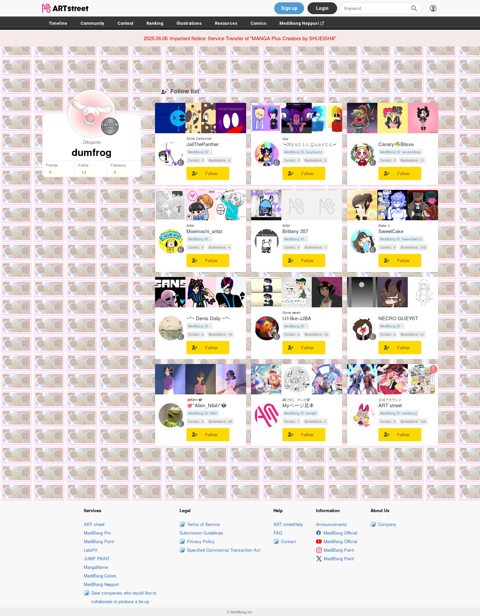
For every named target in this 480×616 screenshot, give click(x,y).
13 (83, 172)
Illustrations (189, 23)
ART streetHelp (288, 524)
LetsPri (90, 550)
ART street (94, 524)
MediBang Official (340, 533)
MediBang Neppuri (305, 23)
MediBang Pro (97, 533)
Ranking (154, 23)
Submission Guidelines (201, 533)
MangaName (96, 567)
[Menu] (433, 8)
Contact (288, 541)
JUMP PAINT (97, 558)
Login (322, 8)
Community (92, 23)
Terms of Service (203, 524)
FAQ (277, 533)
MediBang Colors (100, 575)
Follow (211, 173)
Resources (226, 23)
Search (414, 8)
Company (387, 524)
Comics (258, 23)
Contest (125, 23)
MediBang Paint (99, 541)
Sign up (289, 8)
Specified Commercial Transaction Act (223, 550)
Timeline (58, 23)
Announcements (331, 524)
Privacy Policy (201, 541)
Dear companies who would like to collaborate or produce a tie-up (123, 597)
